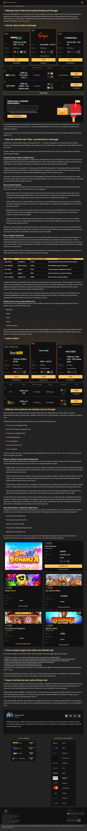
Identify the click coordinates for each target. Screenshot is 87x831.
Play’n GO (65, 453)
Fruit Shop (9, 441)
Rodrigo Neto (19, 715)
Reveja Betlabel (76, 77)
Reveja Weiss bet (70, 379)
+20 (79, 820)
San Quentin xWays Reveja (64, 607)
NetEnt (59, 453)
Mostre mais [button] (44, 93)
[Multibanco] (68, 820)
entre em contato (16, 820)
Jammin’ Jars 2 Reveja (23, 606)
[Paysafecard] (75, 820)
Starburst (9, 449)
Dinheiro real (63, 566)
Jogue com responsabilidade (8, 822)
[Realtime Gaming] (79, 813)
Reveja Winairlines (70, 63)
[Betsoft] (68, 813)
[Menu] (82, 2)
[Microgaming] (72, 813)
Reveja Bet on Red (43, 379)
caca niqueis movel (23, 21)
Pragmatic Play (51, 453)
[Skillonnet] (82, 813)
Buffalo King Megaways (13, 429)
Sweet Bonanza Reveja (63, 569)
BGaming (72, 453)
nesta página (15, 821)
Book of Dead (10, 445)
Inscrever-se (17, 116)
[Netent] (75, 813)
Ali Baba (8, 437)
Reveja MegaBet (16, 63)
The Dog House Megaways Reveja (23, 643)
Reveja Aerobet (76, 88)
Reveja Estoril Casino (76, 404)
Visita (43, 59)
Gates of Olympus (11, 425)
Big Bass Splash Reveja (64, 644)
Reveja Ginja (43, 63)
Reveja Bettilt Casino (16, 379)
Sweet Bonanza (10, 433)
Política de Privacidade (7, 827)
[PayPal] (72, 820)
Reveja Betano (76, 393)
